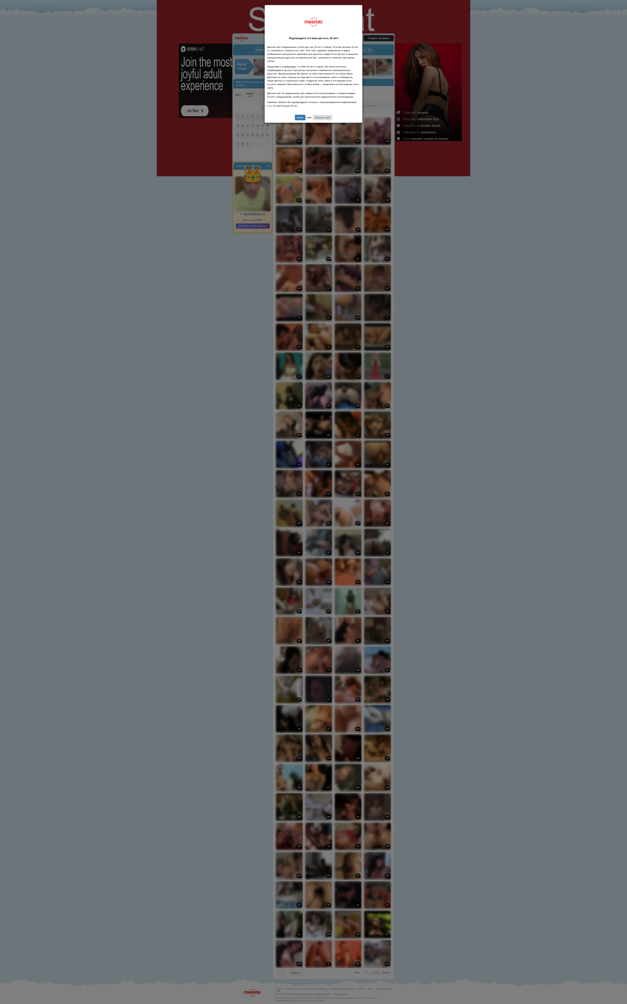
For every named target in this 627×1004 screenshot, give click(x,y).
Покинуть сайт (322, 117)
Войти (300, 117)
